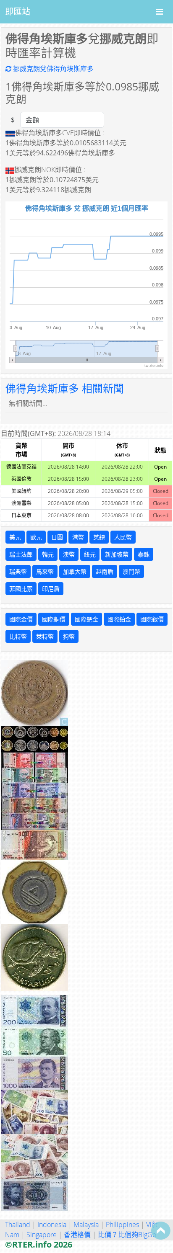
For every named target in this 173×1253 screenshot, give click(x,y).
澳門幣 (131, 571)
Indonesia (51, 1224)
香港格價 (77, 1234)
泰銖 (143, 554)
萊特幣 (45, 636)
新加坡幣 (116, 554)
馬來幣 (45, 571)
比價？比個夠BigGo (127, 1234)
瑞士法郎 (21, 554)
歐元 (36, 537)
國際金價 (21, 619)
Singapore (41, 1234)
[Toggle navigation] (159, 12)
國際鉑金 (119, 619)
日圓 (57, 537)
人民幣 (123, 537)
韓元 (48, 554)
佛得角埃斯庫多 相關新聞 (64, 388)
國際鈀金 (86, 619)
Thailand (17, 1224)
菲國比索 (21, 589)
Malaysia (86, 1224)
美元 (15, 537)
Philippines (122, 1224)
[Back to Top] (161, 1230)
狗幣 (69, 636)
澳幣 (69, 554)
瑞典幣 (18, 571)
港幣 (78, 537)
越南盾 (104, 571)
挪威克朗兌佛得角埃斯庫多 (52, 68)
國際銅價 (54, 619)
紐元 (90, 554)
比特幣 (18, 636)
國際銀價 (152, 619)
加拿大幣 (74, 571)
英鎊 (99, 537)
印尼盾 (51, 589)
